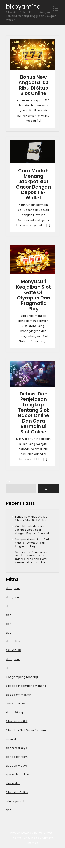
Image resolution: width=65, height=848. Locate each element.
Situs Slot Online (17, 792)
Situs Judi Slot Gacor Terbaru (26, 730)
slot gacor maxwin (18, 695)
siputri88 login (15, 712)
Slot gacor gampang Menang (26, 686)
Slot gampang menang (22, 677)
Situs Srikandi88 (16, 721)
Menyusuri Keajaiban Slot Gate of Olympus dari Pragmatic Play (33, 295)
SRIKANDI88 (13, 650)
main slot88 (14, 739)
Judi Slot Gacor (16, 703)
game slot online (17, 774)
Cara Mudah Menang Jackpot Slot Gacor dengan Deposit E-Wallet (33, 184)
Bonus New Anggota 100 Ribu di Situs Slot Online (33, 85)
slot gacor (13, 588)
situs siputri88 (15, 801)
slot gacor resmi (17, 757)
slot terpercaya (16, 748)
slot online (13, 641)
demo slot (13, 783)
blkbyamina (23, 6)
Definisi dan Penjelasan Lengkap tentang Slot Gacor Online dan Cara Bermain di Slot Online (33, 413)
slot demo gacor (17, 765)
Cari (9, 481)
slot (8, 606)
